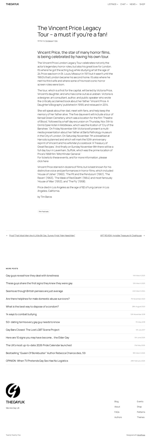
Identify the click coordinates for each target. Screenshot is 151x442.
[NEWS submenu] (136, 4)
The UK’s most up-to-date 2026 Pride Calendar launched (39, 345)
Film (56, 41)
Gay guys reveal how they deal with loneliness (32, 275)
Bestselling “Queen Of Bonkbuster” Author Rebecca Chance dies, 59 (46, 353)
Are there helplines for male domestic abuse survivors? (38, 298)
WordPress (141, 435)
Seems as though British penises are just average (34, 291)
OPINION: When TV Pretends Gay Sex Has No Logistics (37, 360)
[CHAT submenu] (127, 4)
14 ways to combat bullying (21, 314)
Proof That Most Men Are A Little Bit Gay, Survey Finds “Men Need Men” (42, 235)
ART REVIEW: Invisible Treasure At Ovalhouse (121, 235)
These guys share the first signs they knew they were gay (39, 283)
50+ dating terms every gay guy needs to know (33, 322)
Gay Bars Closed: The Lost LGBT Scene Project (32, 329)
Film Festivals (44, 211)
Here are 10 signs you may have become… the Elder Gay (37, 337)
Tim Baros (49, 41)
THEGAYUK (12, 4)
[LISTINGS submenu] (117, 4)
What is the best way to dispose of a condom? (32, 306)
